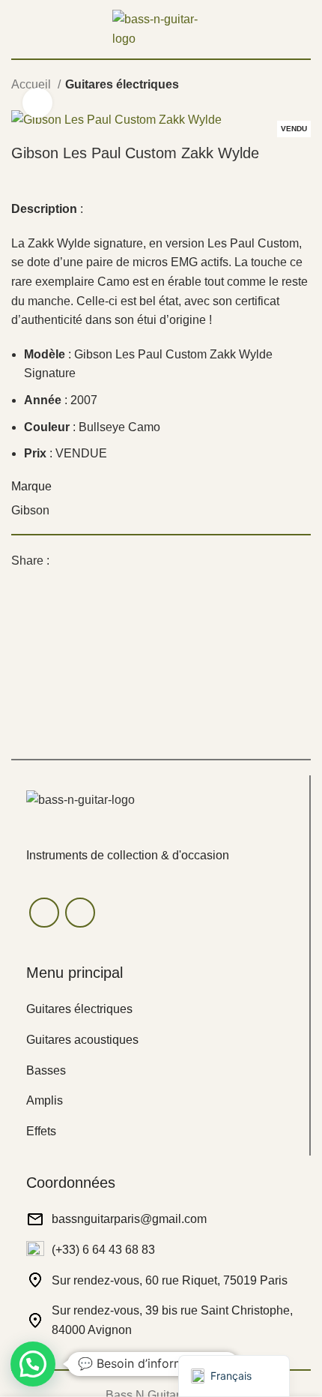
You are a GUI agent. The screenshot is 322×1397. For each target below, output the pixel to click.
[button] (32, 1364)
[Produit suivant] (303, 86)
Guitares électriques (122, 84)
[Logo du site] (161, 28)
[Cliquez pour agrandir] (37, 103)
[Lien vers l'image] (80, 799)
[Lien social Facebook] (61, 560)
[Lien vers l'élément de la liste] (160, 1009)
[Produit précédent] (273, 86)
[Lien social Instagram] (80, 913)
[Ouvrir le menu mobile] (17, 29)
